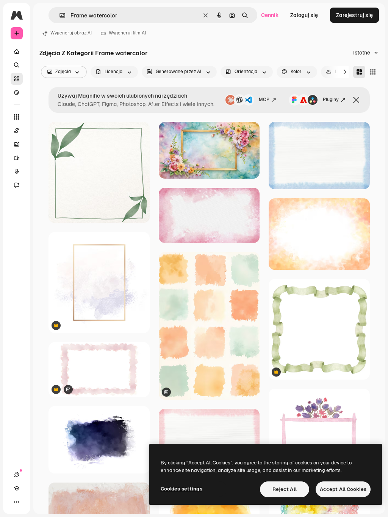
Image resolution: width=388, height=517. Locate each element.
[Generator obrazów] (17, 144)
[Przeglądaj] (17, 92)
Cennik (270, 15)
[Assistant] (17, 185)
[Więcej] (17, 502)
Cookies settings (181, 489)
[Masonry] (359, 72)
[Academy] (17, 488)
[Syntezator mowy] (17, 171)
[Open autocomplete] (59, 15)
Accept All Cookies (343, 489)
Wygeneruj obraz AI (71, 33)
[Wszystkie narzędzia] (17, 117)
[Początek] (17, 51)
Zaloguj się (304, 15)
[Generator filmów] (17, 158)
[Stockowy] (17, 79)
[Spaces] (17, 131)
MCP (264, 100)
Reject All (284, 489)
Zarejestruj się (354, 15)
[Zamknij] (356, 99)
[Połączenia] (17, 475)
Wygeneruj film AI (127, 33)
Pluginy (331, 100)
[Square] (373, 72)
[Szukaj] (17, 65)
